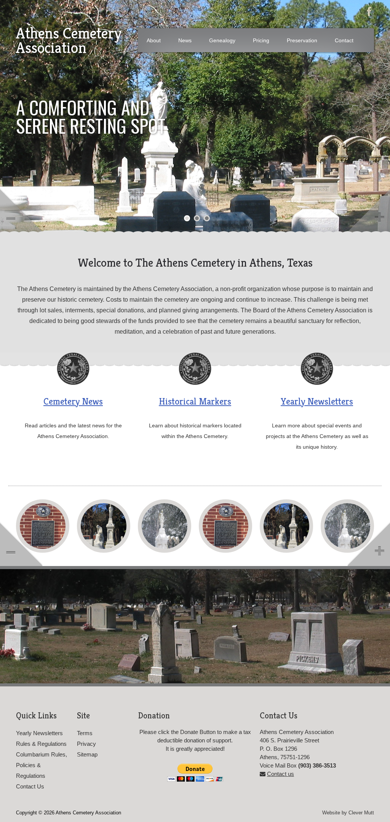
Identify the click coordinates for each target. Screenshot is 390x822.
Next (368, 209)
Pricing (261, 40)
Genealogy (222, 40)
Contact (344, 40)
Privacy (86, 743)
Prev (21, 209)
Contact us (280, 774)
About (154, 40)
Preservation (302, 40)
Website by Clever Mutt (348, 813)
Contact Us (30, 786)
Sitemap (87, 754)
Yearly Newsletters (317, 401)
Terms (85, 733)
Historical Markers (195, 401)
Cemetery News (73, 401)
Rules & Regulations (41, 743)
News (185, 40)
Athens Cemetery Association (68, 40)
